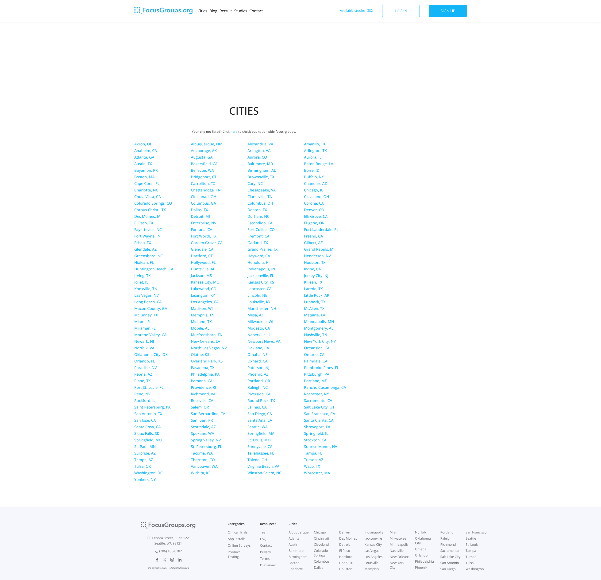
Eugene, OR (314, 223)
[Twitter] (164, 559)
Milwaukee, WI (260, 321)
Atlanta (294, 538)
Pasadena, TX (203, 367)
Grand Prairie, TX (262, 249)
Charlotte (296, 569)
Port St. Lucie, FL (149, 387)
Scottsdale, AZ (203, 426)
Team (264, 532)
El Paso (344, 551)
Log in (401, 10)
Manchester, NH (261, 308)
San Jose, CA (145, 420)
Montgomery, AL (318, 328)
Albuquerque (298, 532)
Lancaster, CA (259, 288)
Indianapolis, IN (261, 269)
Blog (213, 10)
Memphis (371, 569)
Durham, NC (258, 216)
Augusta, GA (201, 157)
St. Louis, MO (259, 440)
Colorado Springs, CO (153, 203)
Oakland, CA (258, 347)
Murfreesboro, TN (207, 334)
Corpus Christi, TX (150, 209)
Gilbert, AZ (313, 242)
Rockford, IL (144, 400)
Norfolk (421, 532)
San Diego (448, 569)
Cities (202, 10)
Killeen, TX (313, 282)
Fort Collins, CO (261, 229)
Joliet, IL (141, 282)
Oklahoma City (423, 540)
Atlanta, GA (144, 157)
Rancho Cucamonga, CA (325, 387)
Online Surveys (239, 545)
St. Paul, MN (145, 446)
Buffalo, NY (314, 176)
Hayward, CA (258, 255)
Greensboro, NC (148, 255)
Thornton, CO (203, 459)
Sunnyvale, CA (260, 446)
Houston (345, 569)
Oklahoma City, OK (151, 354)
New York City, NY (320, 341)
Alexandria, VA (260, 144)
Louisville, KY (258, 301)
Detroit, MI (200, 216)
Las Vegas (371, 551)
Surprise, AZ (145, 453)
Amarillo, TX (314, 144)
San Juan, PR (202, 420)
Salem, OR (200, 407)
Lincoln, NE (257, 295)
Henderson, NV (317, 255)
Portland (447, 532)
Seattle (471, 538)
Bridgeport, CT (203, 176)
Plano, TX (142, 380)
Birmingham (298, 557)
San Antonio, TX (148, 413)
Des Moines (348, 538)
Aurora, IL (312, 157)
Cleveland (321, 544)
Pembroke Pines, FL (321, 367)
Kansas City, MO (205, 282)
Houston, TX (315, 262)
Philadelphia (424, 561)
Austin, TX (143, 163)
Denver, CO (314, 209)
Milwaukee (398, 538)
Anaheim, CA (145, 150)
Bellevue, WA (202, 170)
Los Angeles (373, 557)
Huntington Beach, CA (153, 269)
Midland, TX (201, 321)
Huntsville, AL (203, 269)
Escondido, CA (260, 223)
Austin (293, 544)
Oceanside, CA (316, 347)
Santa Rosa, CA (147, 426)
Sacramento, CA (318, 400)
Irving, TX (142, 275)
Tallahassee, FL (260, 453)
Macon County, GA (150, 308)
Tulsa (470, 563)
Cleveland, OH (316, 196)
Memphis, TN (202, 315)
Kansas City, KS (260, 282)
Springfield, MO (148, 440)
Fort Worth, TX (203, 236)
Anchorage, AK (204, 150)
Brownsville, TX (260, 176)
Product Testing (234, 554)
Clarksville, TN (259, 196)
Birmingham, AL (261, 170)
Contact (256, 10)
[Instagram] (172, 559)
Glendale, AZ (145, 249)
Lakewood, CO (203, 288)
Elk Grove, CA (315, 216)
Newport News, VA (264, 341)
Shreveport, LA (317, 426)
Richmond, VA (203, 394)
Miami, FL (142, 321)
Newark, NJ (144, 341)
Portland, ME (315, 380)
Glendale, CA (202, 249)
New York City (397, 565)
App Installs (236, 539)
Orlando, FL (144, 361)
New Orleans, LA (205, 341)
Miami (394, 532)
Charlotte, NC (146, 190)
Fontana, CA (201, 229)
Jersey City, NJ (316, 275)
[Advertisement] (300, 59)
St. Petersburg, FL (206, 446)
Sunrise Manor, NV (320, 446)
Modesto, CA (258, 328)
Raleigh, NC (257, 387)
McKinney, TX (146, 315)
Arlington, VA (259, 150)
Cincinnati (321, 538)
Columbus (321, 561)
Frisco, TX (142, 242)
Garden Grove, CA (207, 242)
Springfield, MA (260, 433)
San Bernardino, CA (208, 413)
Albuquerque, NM (206, 144)
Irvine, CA (312, 269)
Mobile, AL (200, 328)
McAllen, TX (314, 308)
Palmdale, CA (315, 361)
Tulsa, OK (142, 466)
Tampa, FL (313, 453)
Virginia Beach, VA (263, 466)
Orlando (421, 555)
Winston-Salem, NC (264, 472)
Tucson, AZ (313, 459)
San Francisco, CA (319, 413)
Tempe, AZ (143, 459)
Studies (240, 10)
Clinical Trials (238, 532)
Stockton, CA (315, 440)
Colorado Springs (321, 553)
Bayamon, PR (146, 170)
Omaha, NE (257, 354)
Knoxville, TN (145, 288)
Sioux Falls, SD (147, 433)
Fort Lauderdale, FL (321, 229)
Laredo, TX (313, 288)
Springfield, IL (316, 433)
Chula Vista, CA (147, 196)
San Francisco (476, 532)
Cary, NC (255, 183)
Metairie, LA (314, 315)
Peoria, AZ (143, 374)
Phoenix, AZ (257, 374)
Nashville (397, 551)
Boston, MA (144, 176)
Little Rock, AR (316, 295)
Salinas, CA (257, 407)
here (234, 131)
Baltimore (296, 551)
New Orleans (399, 557)
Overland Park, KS (207, 361)
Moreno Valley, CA (150, 334)
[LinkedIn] (179, 559)
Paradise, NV (145, 367)
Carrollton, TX (203, 183)
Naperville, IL (259, 334)
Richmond (448, 544)
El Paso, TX (143, 223)
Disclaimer (268, 565)
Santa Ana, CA (259, 420)
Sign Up (448, 10)
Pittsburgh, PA (316, 374)
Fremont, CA (258, 236)
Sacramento (449, 551)
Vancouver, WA (204, 466)
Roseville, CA (202, 400)
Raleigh (446, 538)
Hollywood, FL (203, 262)
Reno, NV (142, 394)
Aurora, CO (257, 157)
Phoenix (421, 567)
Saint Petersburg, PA (152, 407)
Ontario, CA (314, 354)
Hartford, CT (202, 255)
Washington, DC (148, 472)
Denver (344, 532)
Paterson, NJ (258, 367)
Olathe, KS (200, 354)
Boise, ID (312, 170)
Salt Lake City (450, 557)
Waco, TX (312, 466)
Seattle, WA (257, 426)
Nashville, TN (315, 334)
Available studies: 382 (356, 10)
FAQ (263, 539)
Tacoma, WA (202, 453)
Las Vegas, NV (146, 295)
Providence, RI (203, 387)
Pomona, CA (201, 380)
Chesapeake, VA (261, 190)
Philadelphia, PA (205, 374)
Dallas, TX (199, 209)
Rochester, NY (316, 394)
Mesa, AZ (255, 315)
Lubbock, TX (315, 301)
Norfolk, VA (144, 347)
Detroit (344, 544)
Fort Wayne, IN (147, 236)
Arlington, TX (315, 150)
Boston (294, 563)
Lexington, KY (203, 295)
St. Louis (472, 544)
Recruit (226, 10)
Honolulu (346, 563)
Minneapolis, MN (319, 321)
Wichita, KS (201, 472)
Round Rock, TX (261, 400)
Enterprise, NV (203, 223)
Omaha (420, 549)
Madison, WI (202, 308)
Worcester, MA (317, 472)
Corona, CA (314, 203)
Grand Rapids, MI (319, 249)
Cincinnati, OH (203, 196)
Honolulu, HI (258, 262)
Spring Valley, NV (206, 440)
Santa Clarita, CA (319, 420)
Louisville (371, 563)
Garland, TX (257, 242)
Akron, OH (143, 144)
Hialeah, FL (144, 262)
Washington (475, 569)
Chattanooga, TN (206, 190)
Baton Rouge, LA (318, 163)
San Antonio (449, 563)
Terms (265, 559)
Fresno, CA (313, 236)
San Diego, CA (259, 413)
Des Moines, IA (147, 216)
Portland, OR (258, 380)
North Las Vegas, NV (209, 347)
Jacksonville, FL (260, 275)
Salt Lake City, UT (319, 407)
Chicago (320, 532)
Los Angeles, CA (205, 301)
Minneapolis (399, 544)
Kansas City (373, 544)
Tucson (471, 557)
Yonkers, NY (145, 479)
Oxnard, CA (257, 361)
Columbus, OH (260, 203)
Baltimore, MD (260, 163)
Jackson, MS (201, 275)
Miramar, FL (145, 328)
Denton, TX (257, 209)
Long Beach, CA (148, 301)
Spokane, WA (202, 433)
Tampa (471, 551)
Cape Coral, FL (147, 183)
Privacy (265, 552)
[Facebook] (157, 559)
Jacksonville (373, 538)
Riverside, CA (258, 394)
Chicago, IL (313, 190)
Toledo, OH (257, 459)
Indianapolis (373, 532)
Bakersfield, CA (204, 163)
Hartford (345, 557)
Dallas (318, 567)
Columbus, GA (203, 203)
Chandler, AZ (315, 183)
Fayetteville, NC (148, 229)
